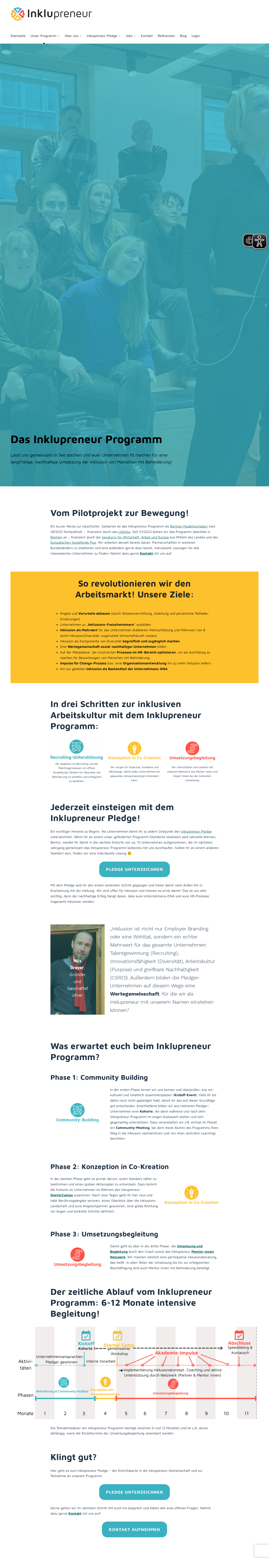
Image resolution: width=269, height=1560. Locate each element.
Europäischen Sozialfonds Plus (73, 542)
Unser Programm (43, 36)
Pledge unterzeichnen (134, 869)
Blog (183, 36)
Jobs (129, 36)
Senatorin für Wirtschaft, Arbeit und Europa (135, 537)
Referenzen (166, 36)
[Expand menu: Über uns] (81, 36)
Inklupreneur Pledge (102, 36)
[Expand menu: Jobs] (135, 36)
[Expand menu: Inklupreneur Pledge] (120, 36)
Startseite (18, 36)
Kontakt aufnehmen (134, 1529)
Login (196, 36)
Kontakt (147, 36)
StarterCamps (61, 1195)
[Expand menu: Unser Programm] (59, 36)
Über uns (71, 36)
